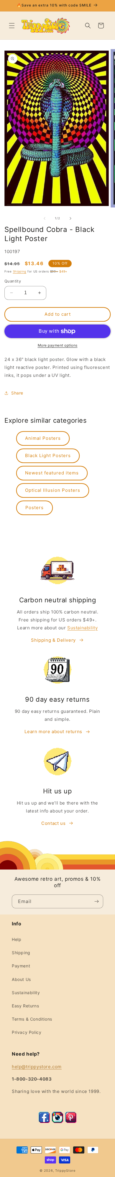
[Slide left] (44, 218)
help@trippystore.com (37, 1066)
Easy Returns (25, 1005)
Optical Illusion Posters (52, 490)
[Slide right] (70, 218)
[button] (11, 25)
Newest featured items (52, 473)
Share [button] (17, 392)
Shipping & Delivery (53, 640)
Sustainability (82, 628)
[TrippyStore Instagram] (57, 1121)
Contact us (53, 823)
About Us (21, 979)
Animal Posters (43, 438)
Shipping (20, 271)
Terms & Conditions (32, 1018)
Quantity (12, 281)
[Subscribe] (96, 901)
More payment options (58, 345)
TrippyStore (65, 1170)
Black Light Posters (48, 455)
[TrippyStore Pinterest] (71, 1121)
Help (16, 939)
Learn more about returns (53, 731)
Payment (21, 965)
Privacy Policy (26, 1032)
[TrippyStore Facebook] (44, 1121)
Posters (34, 507)
